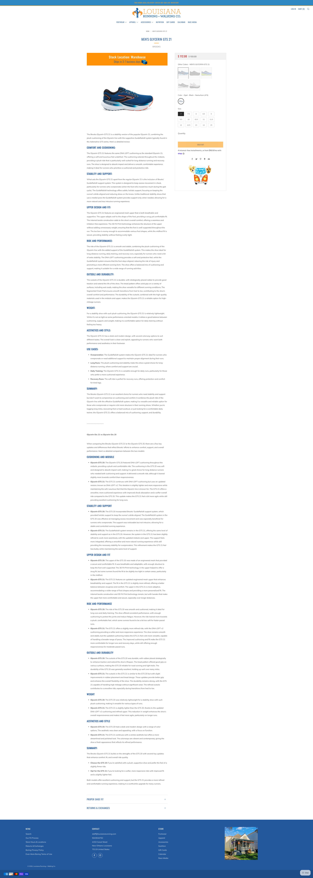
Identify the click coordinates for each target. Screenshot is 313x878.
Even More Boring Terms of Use (39, 854)
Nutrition (160, 22)
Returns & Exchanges (35, 846)
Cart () (301, 9)
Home (148, 31)
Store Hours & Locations (36, 842)
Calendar (181, 22)
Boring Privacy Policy (35, 850)
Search (28, 834)
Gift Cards (171, 22)
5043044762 (97, 838)
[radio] (183, 73)
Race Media (192, 22)
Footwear (120, 22)
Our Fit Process (32, 838)
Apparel (132, 22)
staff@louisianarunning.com (104, 834)
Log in (293, 9)
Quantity (181, 133)
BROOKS (156, 46)
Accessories (146, 22)
